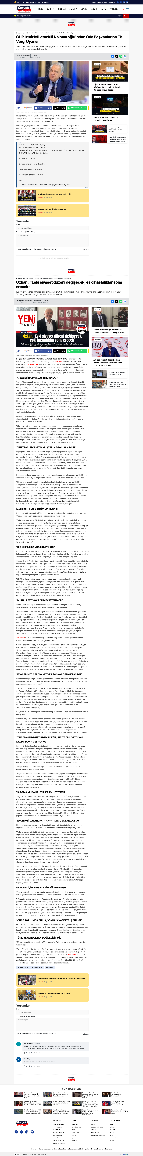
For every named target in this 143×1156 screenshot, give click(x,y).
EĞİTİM (74, 1129)
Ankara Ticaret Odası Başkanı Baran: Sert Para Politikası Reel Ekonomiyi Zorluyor (107, 363)
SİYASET (112, 1129)
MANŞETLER (56, 1129)
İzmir (46, 301)
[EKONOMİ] (110, 347)
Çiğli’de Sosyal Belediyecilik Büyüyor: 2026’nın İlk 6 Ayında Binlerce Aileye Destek (107, 87)
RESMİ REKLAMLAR (109, 2)
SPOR (111, 1135)
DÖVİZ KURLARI (57, 1135)
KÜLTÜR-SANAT (76, 1127)
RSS (17, 1154)
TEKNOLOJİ (75, 1132)
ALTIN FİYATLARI (58, 1138)
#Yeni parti (49, 968)
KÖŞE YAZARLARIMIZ (59, 1124)
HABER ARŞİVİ (95, 1132)
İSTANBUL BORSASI (58, 1132)
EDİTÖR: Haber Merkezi (42, 355)
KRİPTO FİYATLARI (58, 1140)
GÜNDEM (112, 1127)
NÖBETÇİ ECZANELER (59, 1143)
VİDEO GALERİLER (30, 2)
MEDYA (74, 1135)
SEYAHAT (75, 1140)
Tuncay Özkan (31, 364)
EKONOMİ (112, 1138)
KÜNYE (94, 2)
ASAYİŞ (112, 1132)
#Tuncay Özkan (23, 968)
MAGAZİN (75, 1124)
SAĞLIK (112, 1140)
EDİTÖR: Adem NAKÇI (40, 112)
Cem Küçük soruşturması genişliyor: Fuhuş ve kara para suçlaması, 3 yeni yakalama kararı (117, 139)
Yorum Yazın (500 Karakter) (25, 232)
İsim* (18, 225)
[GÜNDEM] (110, 71)
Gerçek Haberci (22, 33)
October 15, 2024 (63, 184)
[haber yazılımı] (124, 1154)
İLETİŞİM (100, 2)
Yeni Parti (59, 362)
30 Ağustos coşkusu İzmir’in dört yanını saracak (115, 129)
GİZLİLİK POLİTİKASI (97, 1127)
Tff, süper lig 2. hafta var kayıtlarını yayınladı (117, 373)
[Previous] (124, 16)
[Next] (127, 16)
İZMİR (111, 1124)
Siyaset (31, 33)
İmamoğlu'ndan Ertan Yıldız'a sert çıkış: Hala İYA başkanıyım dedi (117, 384)
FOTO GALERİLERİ (58, 1127)
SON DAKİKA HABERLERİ (98, 1135)
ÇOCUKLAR (75, 1138)
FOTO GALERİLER (43, 2)
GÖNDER (86, 250)
